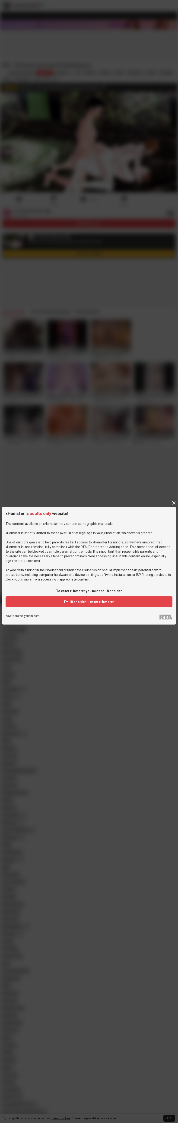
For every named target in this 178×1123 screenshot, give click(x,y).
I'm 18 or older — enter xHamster (89, 602)
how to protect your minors (22, 616)
